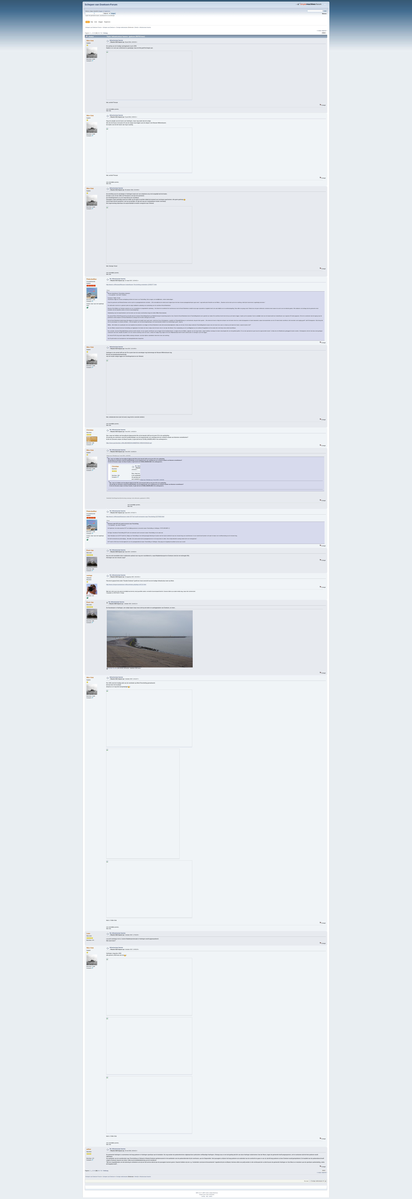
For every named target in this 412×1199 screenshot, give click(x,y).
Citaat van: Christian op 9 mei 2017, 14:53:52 (152, 479)
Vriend (136, 27)
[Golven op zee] (87, 308)
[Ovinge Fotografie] (87, 598)
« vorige (319, 30)
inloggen (100, 11)
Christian (89, 430)
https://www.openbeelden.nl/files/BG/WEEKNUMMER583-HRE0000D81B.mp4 (129, 443)
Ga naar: (306, 1181)
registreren (107, 11)
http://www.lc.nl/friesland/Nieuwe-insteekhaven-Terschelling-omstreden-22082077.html (131, 284)
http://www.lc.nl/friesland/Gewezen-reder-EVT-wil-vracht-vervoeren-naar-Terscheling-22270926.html (135, 516)
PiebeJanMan (91, 279)
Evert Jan (90, 550)
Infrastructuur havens (116, 40)
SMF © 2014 (206, 1192)
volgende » (324, 30)
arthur (88, 1149)
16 (98, 33)
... (91, 33)
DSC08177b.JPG (112, 668)
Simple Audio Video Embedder (206, 1194)
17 (100, 33)
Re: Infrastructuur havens (117, 279)
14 (94, 33)
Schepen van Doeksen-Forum (101, 4)
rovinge (89, 575)
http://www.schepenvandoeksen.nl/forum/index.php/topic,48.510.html (126, 584)
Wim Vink (90, 41)
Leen (88, 933)
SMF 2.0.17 (199, 1192)
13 (93, 33)
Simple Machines (213, 1192)
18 (101, 33)
